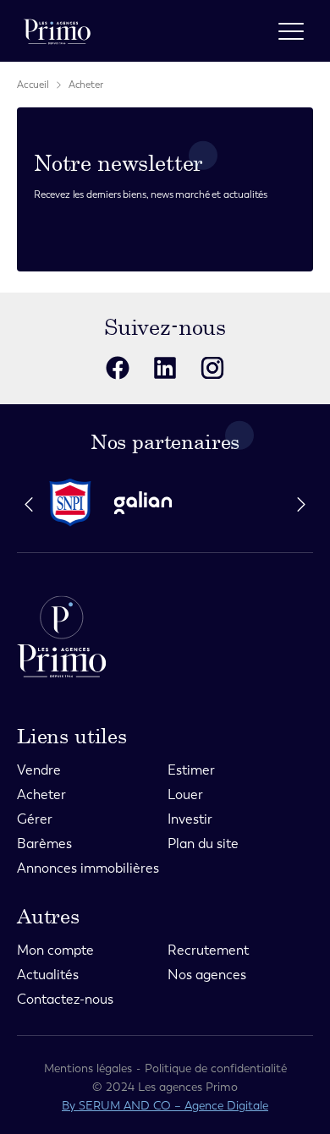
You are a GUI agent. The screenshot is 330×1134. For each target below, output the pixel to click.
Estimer (191, 770)
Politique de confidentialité (216, 1068)
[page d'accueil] (165, 636)
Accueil (33, 84)
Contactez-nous (65, 999)
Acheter (86, 84)
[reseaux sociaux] (117, 368)
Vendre (39, 770)
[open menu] (291, 31)
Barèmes (44, 843)
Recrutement (208, 950)
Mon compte (55, 950)
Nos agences (207, 975)
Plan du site (203, 843)
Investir (190, 819)
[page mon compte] (246, 31)
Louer (185, 794)
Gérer (34, 819)
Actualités (48, 975)
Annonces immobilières (88, 868)
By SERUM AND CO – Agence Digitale (165, 1105)
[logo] (57, 30)
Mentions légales (88, 1068)
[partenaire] (77, 503)
